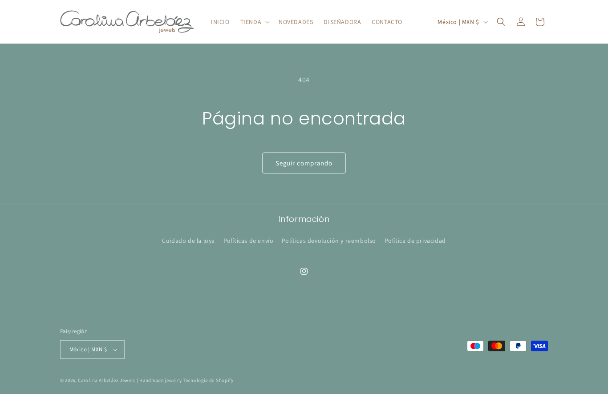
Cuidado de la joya (188, 241)
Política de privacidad (415, 241)
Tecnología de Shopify (208, 380)
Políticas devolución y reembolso (329, 241)
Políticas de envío (248, 241)
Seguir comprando (304, 163)
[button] (254, 21)
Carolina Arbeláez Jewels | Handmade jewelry (130, 380)
